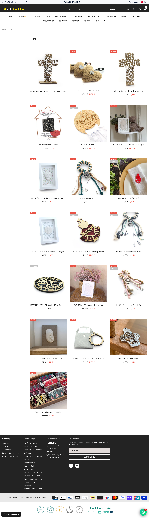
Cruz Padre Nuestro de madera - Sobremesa (48, 91)
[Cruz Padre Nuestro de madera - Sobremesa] (48, 69)
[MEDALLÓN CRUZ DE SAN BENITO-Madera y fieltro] (48, 283)
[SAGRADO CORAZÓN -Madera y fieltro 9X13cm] (88, 230)
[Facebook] (71, 466)
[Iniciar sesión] (134, 9)
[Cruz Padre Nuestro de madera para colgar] (128, 69)
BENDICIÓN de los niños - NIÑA (128, 305)
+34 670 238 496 (10, 2)
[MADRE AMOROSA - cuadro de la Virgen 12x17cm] (48, 230)
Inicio (4, 29)
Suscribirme (89, 457)
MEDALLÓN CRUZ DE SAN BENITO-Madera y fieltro (48, 305)
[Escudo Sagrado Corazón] (48, 123)
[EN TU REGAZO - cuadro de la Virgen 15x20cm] (88, 283)
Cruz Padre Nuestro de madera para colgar (128, 91)
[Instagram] (77, 466)
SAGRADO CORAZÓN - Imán (129, 198)
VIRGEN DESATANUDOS (88, 145)
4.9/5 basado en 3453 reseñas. (33, 9)
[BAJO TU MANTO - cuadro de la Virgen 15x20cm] (128, 123)
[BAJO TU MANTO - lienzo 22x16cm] (48, 337)
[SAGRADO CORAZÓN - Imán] (128, 176)
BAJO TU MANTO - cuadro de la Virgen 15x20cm (128, 145)
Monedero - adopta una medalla (48, 412)
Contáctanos (133, 2)
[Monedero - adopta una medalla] (48, 390)
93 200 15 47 (22, 2)
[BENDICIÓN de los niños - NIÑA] (128, 283)
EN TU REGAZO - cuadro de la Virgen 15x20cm (88, 305)
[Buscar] (120, 9)
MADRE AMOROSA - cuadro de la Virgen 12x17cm (48, 251)
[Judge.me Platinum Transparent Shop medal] (40, 509)
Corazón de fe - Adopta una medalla (88, 90)
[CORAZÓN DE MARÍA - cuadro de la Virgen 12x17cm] (48, 176)
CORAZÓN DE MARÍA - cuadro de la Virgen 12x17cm (48, 198)
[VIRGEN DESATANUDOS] (88, 123)
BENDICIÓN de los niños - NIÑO (128, 251)
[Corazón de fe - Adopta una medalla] (88, 68)
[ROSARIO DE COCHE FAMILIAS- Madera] (88, 337)
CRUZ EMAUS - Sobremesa (129, 358)
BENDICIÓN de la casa (88, 198)
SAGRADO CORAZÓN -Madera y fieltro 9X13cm (88, 251)
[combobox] (117, 9)
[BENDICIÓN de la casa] (88, 176)
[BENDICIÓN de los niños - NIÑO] (128, 230)
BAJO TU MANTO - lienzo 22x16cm (48, 358)
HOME (11, 29)
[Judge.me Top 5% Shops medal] (69, 509)
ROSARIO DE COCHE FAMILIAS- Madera (88, 358)
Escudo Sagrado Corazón (48, 145)
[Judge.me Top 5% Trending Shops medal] (79, 509)
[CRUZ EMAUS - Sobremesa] (128, 337)
